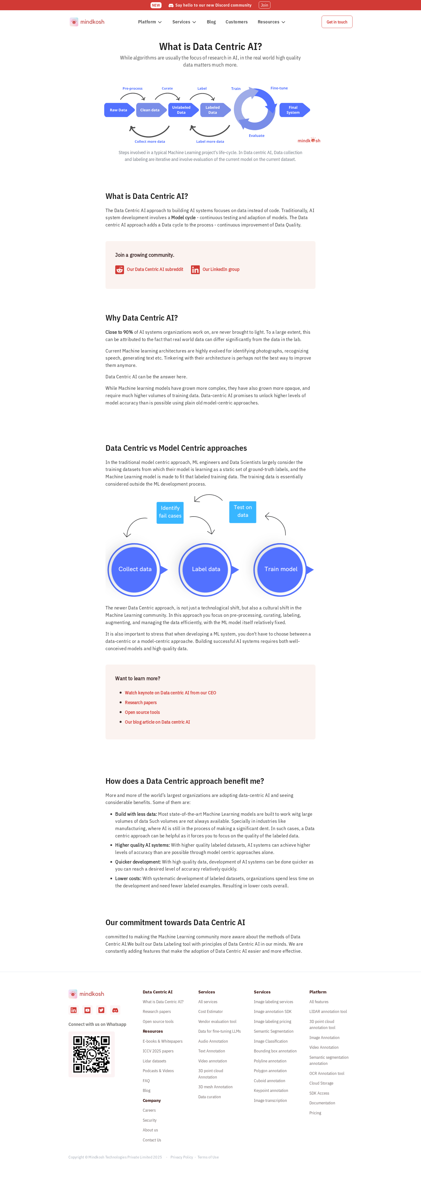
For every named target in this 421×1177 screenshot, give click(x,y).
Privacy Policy (182, 1157)
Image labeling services (273, 1001)
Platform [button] (147, 22)
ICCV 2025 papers (158, 1051)
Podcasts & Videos (158, 1070)
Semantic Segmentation (274, 1031)
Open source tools (142, 712)
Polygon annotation (270, 1070)
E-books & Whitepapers (162, 1041)
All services (207, 1001)
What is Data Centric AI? (163, 1001)
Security (150, 1120)
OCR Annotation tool (326, 1073)
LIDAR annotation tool (328, 1011)
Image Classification (271, 1041)
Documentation (322, 1103)
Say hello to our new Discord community (213, 5)
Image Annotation (324, 1037)
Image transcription (270, 1100)
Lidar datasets (154, 1061)
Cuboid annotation (269, 1080)
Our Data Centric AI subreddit (155, 269)
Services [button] (181, 22)
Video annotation (212, 1061)
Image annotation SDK (273, 1011)
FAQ (146, 1080)
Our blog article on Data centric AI (157, 722)
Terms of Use (208, 1157)
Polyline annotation (270, 1061)
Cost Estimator (210, 1011)
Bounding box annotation (275, 1051)
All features (318, 1001)
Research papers (141, 702)
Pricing (315, 1113)
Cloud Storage (321, 1083)
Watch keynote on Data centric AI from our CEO (170, 693)
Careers (149, 1110)
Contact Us (152, 1140)
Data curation (209, 1096)
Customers (237, 22)
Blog (211, 22)
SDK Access (319, 1093)
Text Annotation (211, 1051)
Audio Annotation (213, 1041)
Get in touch (337, 22)
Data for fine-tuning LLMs (219, 1031)
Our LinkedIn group (221, 269)
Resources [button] (269, 22)
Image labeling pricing (272, 1021)
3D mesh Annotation (215, 1086)
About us (150, 1130)
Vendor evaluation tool (217, 1021)
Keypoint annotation (271, 1090)
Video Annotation (324, 1047)
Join (264, 5)
